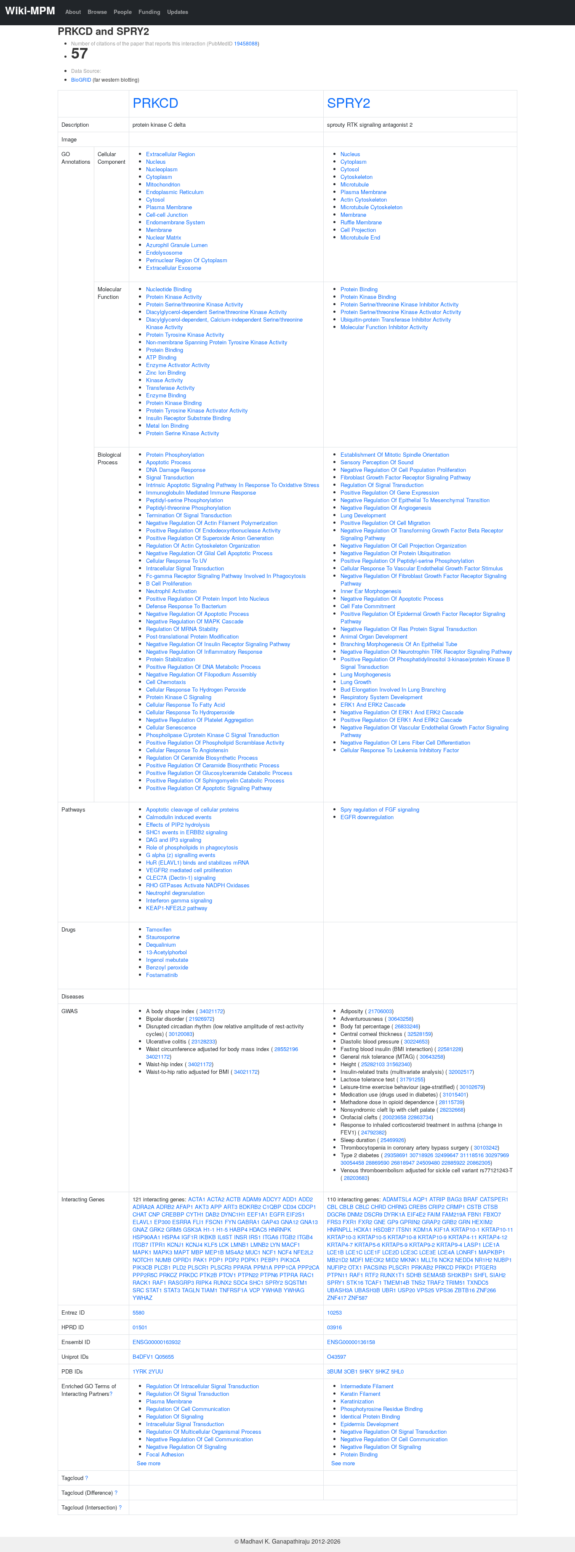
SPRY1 (336, 1282)
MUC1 (253, 1252)
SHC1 (256, 1282)
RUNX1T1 (392, 1275)
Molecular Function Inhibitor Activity (384, 327)
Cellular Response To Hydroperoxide (190, 712)
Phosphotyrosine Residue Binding (382, 1409)
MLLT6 (429, 1260)
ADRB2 (165, 1207)
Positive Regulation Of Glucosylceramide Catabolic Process (219, 773)
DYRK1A (394, 1214)
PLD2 (179, 1267)
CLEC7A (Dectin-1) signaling (181, 877)
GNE (380, 1222)
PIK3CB (142, 1267)
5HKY (366, 1371)
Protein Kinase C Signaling (178, 697)
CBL (332, 1207)
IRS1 (255, 1237)
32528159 (419, 1034)
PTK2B (208, 1275)
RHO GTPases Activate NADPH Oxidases (198, 885)
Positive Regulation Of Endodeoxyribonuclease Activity (213, 530)
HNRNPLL (339, 1229)
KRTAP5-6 (367, 1245)
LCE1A (491, 1245)
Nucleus (156, 161)
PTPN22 (248, 1275)
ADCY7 (272, 1199)
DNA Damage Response (175, 470)
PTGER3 (485, 1267)
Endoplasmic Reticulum (175, 192)
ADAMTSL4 (397, 1199)
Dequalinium (161, 944)
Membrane (159, 230)
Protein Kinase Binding (174, 403)
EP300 (162, 1222)
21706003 (380, 1011)
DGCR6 (336, 1214)
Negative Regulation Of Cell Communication (199, 1439)
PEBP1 (270, 1260)
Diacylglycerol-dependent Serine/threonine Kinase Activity (216, 312)
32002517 (460, 1071)
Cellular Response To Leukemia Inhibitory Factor (400, 750)
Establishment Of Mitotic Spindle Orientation (395, 454)
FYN (230, 1222)
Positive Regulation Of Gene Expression (390, 492)
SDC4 (240, 1282)
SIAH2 (498, 1275)
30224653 (416, 1041)
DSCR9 (373, 1214)
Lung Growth (356, 682)
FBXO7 (492, 1214)
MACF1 (291, 1245)
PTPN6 (269, 1275)
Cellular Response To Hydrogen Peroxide (196, 689)
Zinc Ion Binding (166, 372)
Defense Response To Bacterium (186, 606)
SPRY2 (348, 102)
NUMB (163, 1260)
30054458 (352, 1162)
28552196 (286, 1049)
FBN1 (475, 1214)
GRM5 (173, 1229)
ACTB (233, 1199)
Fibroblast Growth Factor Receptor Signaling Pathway (406, 477)
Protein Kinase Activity (174, 297)
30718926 (421, 1155)
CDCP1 (307, 1207)
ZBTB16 (465, 1290)
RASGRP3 (181, 1282)
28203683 (355, 1178)
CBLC (362, 1207)
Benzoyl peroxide (167, 967)
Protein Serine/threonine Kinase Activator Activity (401, 312)
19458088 (246, 43)
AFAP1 (184, 1207)
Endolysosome (164, 252)
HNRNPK (280, 1229)
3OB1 (351, 1371)
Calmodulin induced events (179, 817)
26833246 (406, 1026)
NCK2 (446, 1260)
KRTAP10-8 (402, 1237)
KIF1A (442, 1229)
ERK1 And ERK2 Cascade (373, 704)
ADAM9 (251, 1199)
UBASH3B (367, 1290)
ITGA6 (270, 1237)
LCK (224, 1245)
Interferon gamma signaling (179, 900)
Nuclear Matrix (163, 237)
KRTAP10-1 (465, 1229)
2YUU (156, 1371)
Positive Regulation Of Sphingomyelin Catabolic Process (215, 780)
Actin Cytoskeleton (364, 199)
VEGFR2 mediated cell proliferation (189, 870)
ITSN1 (404, 1229)
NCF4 (285, 1252)
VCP (254, 1290)
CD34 (289, 1207)
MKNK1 (409, 1260)
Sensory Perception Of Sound (377, 462)
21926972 (201, 1018)
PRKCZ (168, 1275)
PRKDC (188, 1275)
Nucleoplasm (162, 169)
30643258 (400, 1018)
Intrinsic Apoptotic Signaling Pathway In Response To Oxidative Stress (232, 485)
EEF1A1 (257, 1214)
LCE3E (427, 1252)
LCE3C (409, 1252)
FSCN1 (214, 1222)
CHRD (378, 1207)
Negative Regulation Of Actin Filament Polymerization (211, 523)
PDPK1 (250, 1260)
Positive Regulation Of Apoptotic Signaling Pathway (209, 788)
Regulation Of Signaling (174, 1416)
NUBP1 (503, 1260)
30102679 (471, 1087)
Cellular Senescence (171, 727)
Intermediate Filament (367, 1386)
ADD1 (289, 1199)
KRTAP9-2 (422, 1245)
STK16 (354, 1282)
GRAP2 (431, 1222)
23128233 (203, 1041)
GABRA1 (248, 1222)
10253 (334, 1312)
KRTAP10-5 (371, 1237)
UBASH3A (340, 1290)
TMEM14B (396, 1282)
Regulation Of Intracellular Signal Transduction (202, 1386)
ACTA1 (196, 1199)
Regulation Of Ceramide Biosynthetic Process (202, 757)
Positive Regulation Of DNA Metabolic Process (203, 667)
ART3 (230, 1207)
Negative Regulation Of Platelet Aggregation (199, 720)
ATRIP (437, 1199)
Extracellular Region (170, 154)
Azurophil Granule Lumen (177, 245)
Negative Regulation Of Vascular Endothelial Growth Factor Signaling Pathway (424, 731)
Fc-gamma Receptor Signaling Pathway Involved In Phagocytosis (226, 576)
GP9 (392, 1222)
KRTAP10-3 (341, 1237)
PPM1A (262, 1267)
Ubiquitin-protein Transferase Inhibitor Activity (396, 319)
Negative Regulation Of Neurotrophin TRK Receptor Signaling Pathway (426, 651)
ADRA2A (143, 1207)
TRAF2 (435, 1282)
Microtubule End (360, 237)
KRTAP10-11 (497, 1229)
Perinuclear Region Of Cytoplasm (186, 260)
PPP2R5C (145, 1275)
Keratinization (357, 1401)
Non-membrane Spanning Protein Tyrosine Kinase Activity (217, 342)
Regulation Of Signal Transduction (382, 485)
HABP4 (238, 1229)
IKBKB (207, 1237)
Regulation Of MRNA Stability (182, 629)
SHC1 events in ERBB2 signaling (186, 832)
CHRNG (397, 1207)
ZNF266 (486, 1290)
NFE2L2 (303, 1252)
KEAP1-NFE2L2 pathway (177, 908)
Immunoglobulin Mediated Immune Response (201, 492)
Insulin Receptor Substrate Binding (188, 418)
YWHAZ (142, 1298)
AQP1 (420, 1199)
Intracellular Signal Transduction (185, 568)
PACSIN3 (375, 1267)
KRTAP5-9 (394, 1245)
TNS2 (418, 1282)
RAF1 (159, 1282)
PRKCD (155, 102)
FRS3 (334, 1222)
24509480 (428, 1162)
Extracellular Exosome (173, 268)
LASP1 (472, 1245)
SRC (138, 1290)
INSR (240, 1237)
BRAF (470, 1199)
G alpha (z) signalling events (181, 855)
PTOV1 (227, 1275)
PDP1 (216, 1260)
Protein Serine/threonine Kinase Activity (194, 304)
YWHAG (294, 1290)
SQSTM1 (296, 1282)
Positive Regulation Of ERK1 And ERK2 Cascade (401, 720)
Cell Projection (358, 230)
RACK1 (142, 1282)
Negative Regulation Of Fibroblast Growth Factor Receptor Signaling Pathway (423, 579)
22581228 (449, 1049)
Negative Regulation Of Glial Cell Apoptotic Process (209, 553)
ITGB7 (140, 1245)
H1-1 (209, 1229)
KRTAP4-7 (340, 1245)
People (123, 12)
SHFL (481, 1275)
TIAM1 (209, 1290)
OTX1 (355, 1267)
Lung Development (363, 515)
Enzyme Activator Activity (178, 365)
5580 (138, 1312)
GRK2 (156, 1229)
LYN (275, 1245)
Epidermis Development (370, 1424)
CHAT (140, 1214)
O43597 (336, 1356)
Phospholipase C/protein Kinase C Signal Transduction (212, 735)
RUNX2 (222, 1282)
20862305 (478, 1162)
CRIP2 (437, 1207)
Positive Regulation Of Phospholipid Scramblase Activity (215, 742)
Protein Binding (164, 350)
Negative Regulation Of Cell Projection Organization (403, 545)
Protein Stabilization (170, 659)
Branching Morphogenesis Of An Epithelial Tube (399, 644)
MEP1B (214, 1252)
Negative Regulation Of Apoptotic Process (197, 614)
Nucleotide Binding (169, 289)
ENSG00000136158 (351, 1342)
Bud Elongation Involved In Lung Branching (393, 689)
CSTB (474, 1207)
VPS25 (425, 1290)
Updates (177, 12)
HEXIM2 (482, 1222)
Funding (149, 12)
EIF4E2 (416, 1214)
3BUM (334, 1371)
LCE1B (335, 1252)
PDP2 (232, 1260)
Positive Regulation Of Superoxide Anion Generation (210, 538)
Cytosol (155, 199)
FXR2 (365, 1222)
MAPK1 (142, 1252)
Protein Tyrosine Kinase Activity (185, 334)
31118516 (472, 1155)
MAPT (181, 1252)
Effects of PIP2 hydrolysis (178, 824)
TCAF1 (373, 1282)
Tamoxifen (158, 929)
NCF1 (269, 1252)
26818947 (403, 1162)
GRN (464, 1222)
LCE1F (372, 1252)
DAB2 (212, 1214)
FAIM (433, 1214)
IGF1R (189, 1237)
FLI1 (198, 1222)
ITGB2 (287, 1237)
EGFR (277, 1214)
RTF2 (371, 1275)
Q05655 (164, 1356)
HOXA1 (363, 1229)
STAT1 (154, 1290)
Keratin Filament (361, 1394)
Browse (97, 12)
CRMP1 (455, 1207)
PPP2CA (308, 1267)
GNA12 (289, 1222)
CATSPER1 (494, 1199)
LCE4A (446, 1252)
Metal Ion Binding (167, 425)
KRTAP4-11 (462, 1237)
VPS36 (444, 1290)
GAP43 (270, 1222)
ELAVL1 (142, 1222)
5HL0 (397, 1371)
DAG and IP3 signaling (173, 840)
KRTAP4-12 (493, 1237)
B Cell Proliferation (169, 583)
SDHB (413, 1275)
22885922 (453, 1162)
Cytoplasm (159, 177)
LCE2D (390, 1252)
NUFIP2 (336, 1267)
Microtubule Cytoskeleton (371, 207)
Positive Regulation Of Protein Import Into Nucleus (207, 598)
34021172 (211, 1011)
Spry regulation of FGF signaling (380, 809)
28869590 (377, 1162)
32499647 (446, 1155)
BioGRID (81, 79)
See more (148, 1463)
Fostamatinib (162, 975)
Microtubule (355, 184)
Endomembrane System (175, 222)
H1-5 (222, 1229)
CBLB (346, 1207)
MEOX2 (374, 1260)
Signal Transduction (170, 477)
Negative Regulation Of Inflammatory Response (204, 651)
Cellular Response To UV (176, 560)
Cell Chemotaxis (166, 682)
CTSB (490, 1207)
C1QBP (272, 1207)
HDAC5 (258, 1229)
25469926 (392, 1140)
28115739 (451, 1102)
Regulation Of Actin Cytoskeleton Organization (203, 545)
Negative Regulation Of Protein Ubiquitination (395, 553)
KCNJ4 (194, 1245)
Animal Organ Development (374, 636)
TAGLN (191, 1290)
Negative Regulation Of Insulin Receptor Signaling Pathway (218, 644)
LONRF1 (466, 1252)
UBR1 (389, 1290)
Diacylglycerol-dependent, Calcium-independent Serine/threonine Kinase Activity (224, 323)
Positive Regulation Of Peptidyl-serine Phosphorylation (407, 560)
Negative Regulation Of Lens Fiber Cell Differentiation (405, 742)
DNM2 (354, 1214)
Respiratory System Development (382, 697)
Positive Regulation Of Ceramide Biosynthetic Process (213, 765)
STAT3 (172, 1290)
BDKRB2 (250, 1207)
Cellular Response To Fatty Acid (185, 704)
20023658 (394, 1117)
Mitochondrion (163, 184)
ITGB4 (305, 1237)
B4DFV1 (143, 1356)
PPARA (242, 1267)
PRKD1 (464, 1267)
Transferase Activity (170, 387)
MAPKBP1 (492, 1252)
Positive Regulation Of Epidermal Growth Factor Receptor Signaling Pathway (423, 617)
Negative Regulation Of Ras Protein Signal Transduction (409, 629)
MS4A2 (235, 1252)
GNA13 (309, 1222)
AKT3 (202, 1207)
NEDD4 (464, 1260)
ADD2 (305, 1199)
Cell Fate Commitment (368, 606)
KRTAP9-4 (449, 1245)
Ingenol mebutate (167, 960)
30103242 (486, 1147)
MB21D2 (337, 1260)
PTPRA (289, 1275)
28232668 (451, 1109)
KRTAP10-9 (432, 1237)
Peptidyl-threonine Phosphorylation (188, 507)
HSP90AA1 (146, 1237)
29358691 (396, 1155)
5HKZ (382, 1371)
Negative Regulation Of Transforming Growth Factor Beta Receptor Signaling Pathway (422, 534)
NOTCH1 (143, 1260)
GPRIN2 (410, 1222)
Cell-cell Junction (167, 214)
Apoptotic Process (168, 462)
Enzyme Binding (166, 395)
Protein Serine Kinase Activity (182, 433)
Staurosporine (163, 937)
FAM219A (454, 1214)
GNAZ (140, 1229)
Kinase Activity (164, 380)
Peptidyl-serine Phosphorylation (184, 500)
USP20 (406, 1290)
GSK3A (192, 1229)
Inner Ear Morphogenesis (371, 591)
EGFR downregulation (367, 817)
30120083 (180, 1034)
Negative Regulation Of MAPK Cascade (194, 621)
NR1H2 (483, 1260)
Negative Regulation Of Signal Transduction (394, 1431)
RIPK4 (204, 1282)
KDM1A (422, 1229)
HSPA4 (171, 1237)
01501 (140, 1327)
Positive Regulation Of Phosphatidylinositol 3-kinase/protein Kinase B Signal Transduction (425, 663)
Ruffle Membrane (361, 222)
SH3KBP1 (459, 1275)
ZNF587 (357, 1298)
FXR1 (350, 1222)
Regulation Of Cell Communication (188, 1409)
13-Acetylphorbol (166, 952)
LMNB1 (240, 1245)
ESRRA (181, 1222)
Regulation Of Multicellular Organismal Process (203, 1431)
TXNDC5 (477, 1282)
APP (216, 1207)
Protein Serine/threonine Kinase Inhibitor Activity (400, 304)
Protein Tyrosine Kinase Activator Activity (197, 410)
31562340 (398, 1064)
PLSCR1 (198, 1267)
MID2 (392, 1260)
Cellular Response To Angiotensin (187, 750)
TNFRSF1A (233, 1290)
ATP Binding (161, 357)
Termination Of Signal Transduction (189, 515)
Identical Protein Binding (370, 1416)
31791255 (411, 1079)
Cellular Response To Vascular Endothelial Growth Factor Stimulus (422, 568)
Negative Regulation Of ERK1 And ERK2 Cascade (402, 712)
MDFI (356, 1260)
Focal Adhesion (165, 1454)
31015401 (454, 1094)
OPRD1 (182, 1260)
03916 (334, 1327)
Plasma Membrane (169, 207)
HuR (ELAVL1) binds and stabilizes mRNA (197, 862)
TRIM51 (455, 1282)
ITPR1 (157, 1245)
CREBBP (173, 1214)
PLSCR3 (221, 1267)
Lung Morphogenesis (366, 674)
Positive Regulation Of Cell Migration (385, 523)
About (73, 12)
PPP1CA (285, 1267)
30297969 (497, 1155)
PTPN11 (337, 1275)
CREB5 (418, 1207)
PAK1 (200, 1260)
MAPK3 (162, 1252)
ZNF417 (336, 1298)
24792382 (373, 1132)
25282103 (373, 1064)
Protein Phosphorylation (175, 454)
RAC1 (307, 1275)
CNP (154, 1214)
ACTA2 (215, 1199)
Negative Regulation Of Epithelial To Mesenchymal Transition (415, 500)
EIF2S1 (295, 1214)
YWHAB (272, 1290)
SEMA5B (434, 1275)
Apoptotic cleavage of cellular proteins (192, 809)
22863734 (419, 1117)
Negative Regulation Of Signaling (186, 1447)
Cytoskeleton (357, 177)
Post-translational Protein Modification (192, 636)
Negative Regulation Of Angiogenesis (386, 507)
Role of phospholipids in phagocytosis (192, 847)
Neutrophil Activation (171, 591)
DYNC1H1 (233, 1214)
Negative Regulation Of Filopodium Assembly (201, 674)
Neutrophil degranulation (175, 893)
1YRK (140, 1371)
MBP (197, 1252)
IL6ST (225, 1237)
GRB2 (449, 1222)
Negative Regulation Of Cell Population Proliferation (403, 470)
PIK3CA (290, 1260)
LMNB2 (259, 1245)
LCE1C (354, 1252)
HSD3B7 (383, 1229)
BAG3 (454, 1199)
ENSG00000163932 (157, 1342)
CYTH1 (195, 1214)
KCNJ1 (175, 1245)
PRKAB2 (422, 1267)
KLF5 (210, 1245)
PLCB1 (162, 1267)
